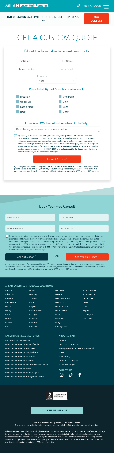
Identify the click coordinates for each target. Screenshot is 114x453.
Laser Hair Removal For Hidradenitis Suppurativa (26, 364)
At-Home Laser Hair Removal (17, 340)
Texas (85, 302)
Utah (85, 306)
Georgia (8, 310)
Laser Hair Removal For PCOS (18, 368)
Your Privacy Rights (67, 364)
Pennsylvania (61, 326)
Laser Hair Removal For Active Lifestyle (22, 344)
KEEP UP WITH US (57, 410)
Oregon (58, 322)
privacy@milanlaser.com (76, 149)
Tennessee (88, 298)
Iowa (7, 326)
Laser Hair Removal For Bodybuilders (21, 352)
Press (61, 352)
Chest (66, 112)
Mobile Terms (62, 146)
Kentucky (33, 294)
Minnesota (33, 318)
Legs (65, 106)
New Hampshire (62, 298)
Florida (8, 306)
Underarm (68, 96)
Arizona (8, 290)
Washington (88, 314)
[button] (106, 6)
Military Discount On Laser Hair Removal (76, 348)
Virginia (86, 310)
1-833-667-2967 (49, 149)
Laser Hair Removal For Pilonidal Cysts (22, 372)
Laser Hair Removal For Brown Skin (20, 356)
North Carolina (61, 306)
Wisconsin (87, 318)
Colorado (9, 298)
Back (23, 112)
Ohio (57, 314)
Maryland (33, 306)
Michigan (33, 314)
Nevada (58, 294)
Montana (33, 326)
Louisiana (33, 298)
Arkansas (9, 294)
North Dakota (61, 310)
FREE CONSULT (96, 18)
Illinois (8, 318)
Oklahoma (59, 318)
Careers (62, 340)
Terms (71, 166)
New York (59, 302)
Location (42, 76)
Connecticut (10, 302)
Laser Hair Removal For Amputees (20, 348)
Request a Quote (57, 159)
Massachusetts (35, 310)
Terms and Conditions (68, 360)
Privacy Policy (79, 146)
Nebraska (59, 290)
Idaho (7, 314)
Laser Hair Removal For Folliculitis (19, 360)
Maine (31, 302)
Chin (65, 101)
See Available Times (87, 257)
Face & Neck (27, 106)
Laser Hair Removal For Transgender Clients (24, 376)
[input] (35, 61)
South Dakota (89, 294)
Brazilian (25, 96)
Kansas (32, 290)
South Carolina (89, 290)
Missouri (33, 322)
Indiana (8, 322)
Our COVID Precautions (69, 344)
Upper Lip (25, 101)
